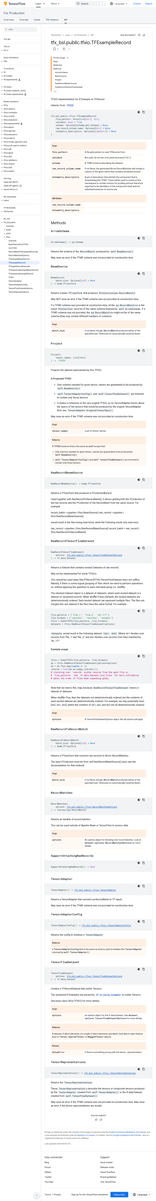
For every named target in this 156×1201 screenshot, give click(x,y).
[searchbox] (20, 29)
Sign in (148, 3)
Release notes (107, 1167)
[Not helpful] (144, 35)
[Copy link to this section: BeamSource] (71, 267)
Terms (48, 1194)
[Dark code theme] (138, 112)
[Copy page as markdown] (64, 49)
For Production (14, 13)
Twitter (48, 1177)
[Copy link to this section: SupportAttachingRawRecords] (97, 856)
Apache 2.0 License (86, 1135)
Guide (37, 19)
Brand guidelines (108, 1177)
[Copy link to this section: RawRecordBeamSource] (86, 473)
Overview (9, 19)
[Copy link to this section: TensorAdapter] (76, 879)
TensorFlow (56, 35)
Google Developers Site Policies (127, 1135)
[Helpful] (139, 35)
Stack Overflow (107, 1172)
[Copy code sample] (143, 112)
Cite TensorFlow (108, 1182)
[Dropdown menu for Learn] (45, 3)
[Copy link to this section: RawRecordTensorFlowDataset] (97, 541)
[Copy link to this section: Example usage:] (72, 649)
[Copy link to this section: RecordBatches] (76, 793)
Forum (48, 1167)
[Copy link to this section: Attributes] (65, 198)
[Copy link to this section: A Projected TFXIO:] (75, 379)
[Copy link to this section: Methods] (69, 223)
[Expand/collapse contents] (67, 58)
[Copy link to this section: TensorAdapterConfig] (85, 914)
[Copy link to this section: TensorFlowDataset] (82, 962)
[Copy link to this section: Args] (60, 146)
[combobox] (90, 3)
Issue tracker (106, 1162)
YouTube (49, 1182)
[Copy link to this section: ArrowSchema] (72, 231)
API (65, 19)
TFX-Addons (52, 19)
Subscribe (119, 1194)
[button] (20, 50)
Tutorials (23, 19)
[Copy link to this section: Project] (65, 344)
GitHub (137, 3)
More (54, 3)
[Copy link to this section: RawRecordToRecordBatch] (91, 729)
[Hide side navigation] (37, 1195)
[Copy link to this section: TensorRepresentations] (89, 1062)
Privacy (57, 1194)
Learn (38, 3)
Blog (47, 1162)
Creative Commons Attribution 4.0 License (127, 1132)
